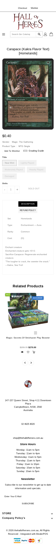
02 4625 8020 (28, 424)
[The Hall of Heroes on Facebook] (25, 3)
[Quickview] (22, 352)
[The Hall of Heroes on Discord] (31, 3)
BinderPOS (42, 534)
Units (5, 183)
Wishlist (34, 8)
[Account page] (46, 34)
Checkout (22, 8)
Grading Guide (36, 150)
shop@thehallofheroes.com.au (28, 438)
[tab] (27, 204)
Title (4, 157)
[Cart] (52, 34)
